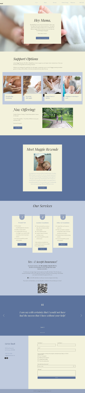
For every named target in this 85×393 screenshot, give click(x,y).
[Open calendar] (73, 366)
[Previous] (3, 315)
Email (39, 347)
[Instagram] (7, 358)
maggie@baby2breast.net (10, 355)
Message (39, 369)
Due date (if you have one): (43, 364)
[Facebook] (5, 358)
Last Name (59, 342)
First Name (40, 342)
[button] (74, 2)
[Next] (81, 315)
